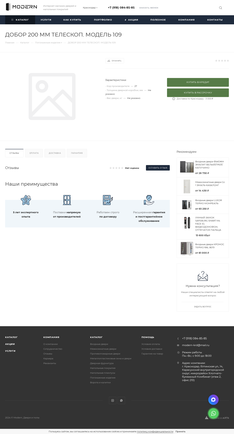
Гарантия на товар (152, 353)
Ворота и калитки (100, 382)
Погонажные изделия (102, 377)
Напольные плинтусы (102, 372)
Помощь (147, 337)
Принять (180, 431)
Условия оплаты (150, 344)
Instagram (112, 400)
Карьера (48, 358)
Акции (10, 344)
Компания (51, 337)
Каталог (11, 337)
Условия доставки (151, 348)
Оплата (34, 153)
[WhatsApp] (213, 413)
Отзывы (14, 153)
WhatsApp (121, 400)
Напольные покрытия (102, 368)
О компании (50, 344)
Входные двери (99, 344)
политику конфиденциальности (155, 431)
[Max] (213, 400)
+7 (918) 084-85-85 (121, 7)
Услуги (10, 350)
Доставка (55, 153)
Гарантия (77, 153)
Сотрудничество (52, 348)
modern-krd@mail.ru (195, 345)
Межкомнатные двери (103, 348)
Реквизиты (49, 363)
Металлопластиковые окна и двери (110, 358)
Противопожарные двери (105, 353)
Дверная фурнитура (102, 363)
